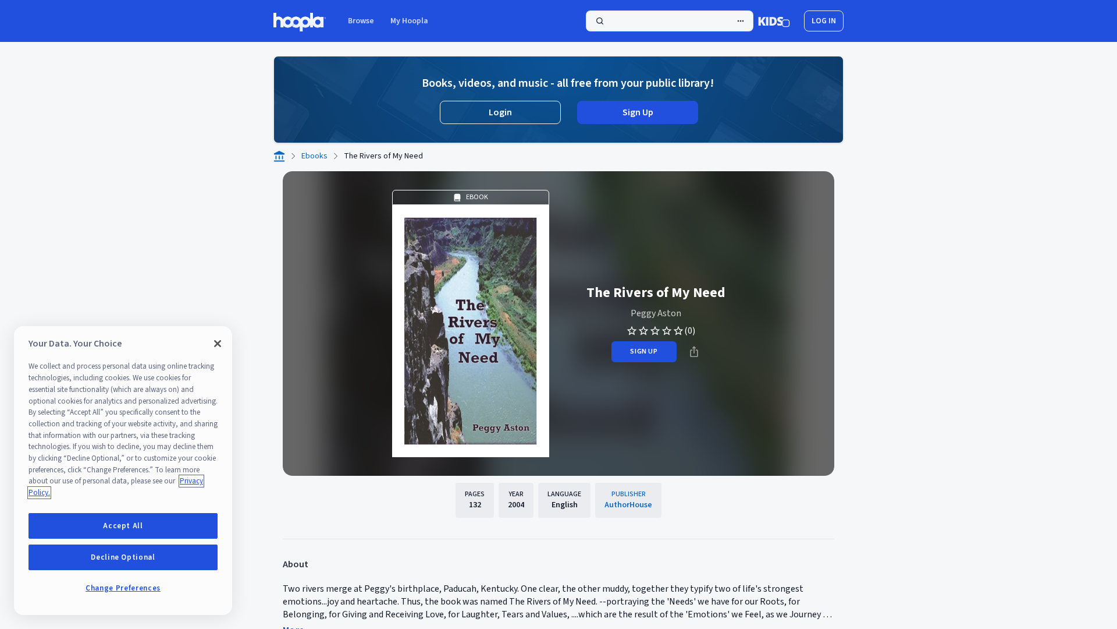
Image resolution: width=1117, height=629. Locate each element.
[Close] (217, 343)
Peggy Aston (656, 313)
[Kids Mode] (774, 21)
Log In (824, 21)
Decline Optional (123, 557)
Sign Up (637, 112)
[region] (123, 470)
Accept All (123, 526)
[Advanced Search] (740, 21)
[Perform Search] (669, 20)
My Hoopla (409, 21)
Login (500, 112)
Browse (361, 21)
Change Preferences (123, 588)
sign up (643, 351)
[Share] (694, 352)
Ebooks (314, 156)
